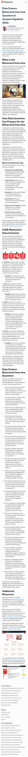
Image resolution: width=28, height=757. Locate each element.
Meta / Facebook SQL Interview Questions (13, 747)
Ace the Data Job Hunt (17, 599)
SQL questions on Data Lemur (13, 617)
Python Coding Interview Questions (11, 730)
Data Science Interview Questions (10, 725)
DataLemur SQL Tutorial (14, 629)
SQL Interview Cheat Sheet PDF (10, 693)
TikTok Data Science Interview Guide (11, 740)
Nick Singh (12, 26)
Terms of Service (6, 717)
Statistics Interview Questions (9, 733)
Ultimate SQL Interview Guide (9, 695)
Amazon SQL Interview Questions (10, 745)
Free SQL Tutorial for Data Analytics (11, 690)
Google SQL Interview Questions (10, 749)
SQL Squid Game (6, 705)
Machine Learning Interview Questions (12, 735)
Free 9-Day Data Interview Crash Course (12, 688)
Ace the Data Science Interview (16, 660)
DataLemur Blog (5, 712)
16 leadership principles (15, 226)
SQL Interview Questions (8, 728)
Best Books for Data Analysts (9, 702)
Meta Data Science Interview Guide (11, 737)
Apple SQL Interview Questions (10, 754)
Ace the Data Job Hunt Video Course (11, 698)
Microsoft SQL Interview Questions (11, 752)
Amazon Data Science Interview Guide (12, 742)
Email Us (3, 719)
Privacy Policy (5, 714)
